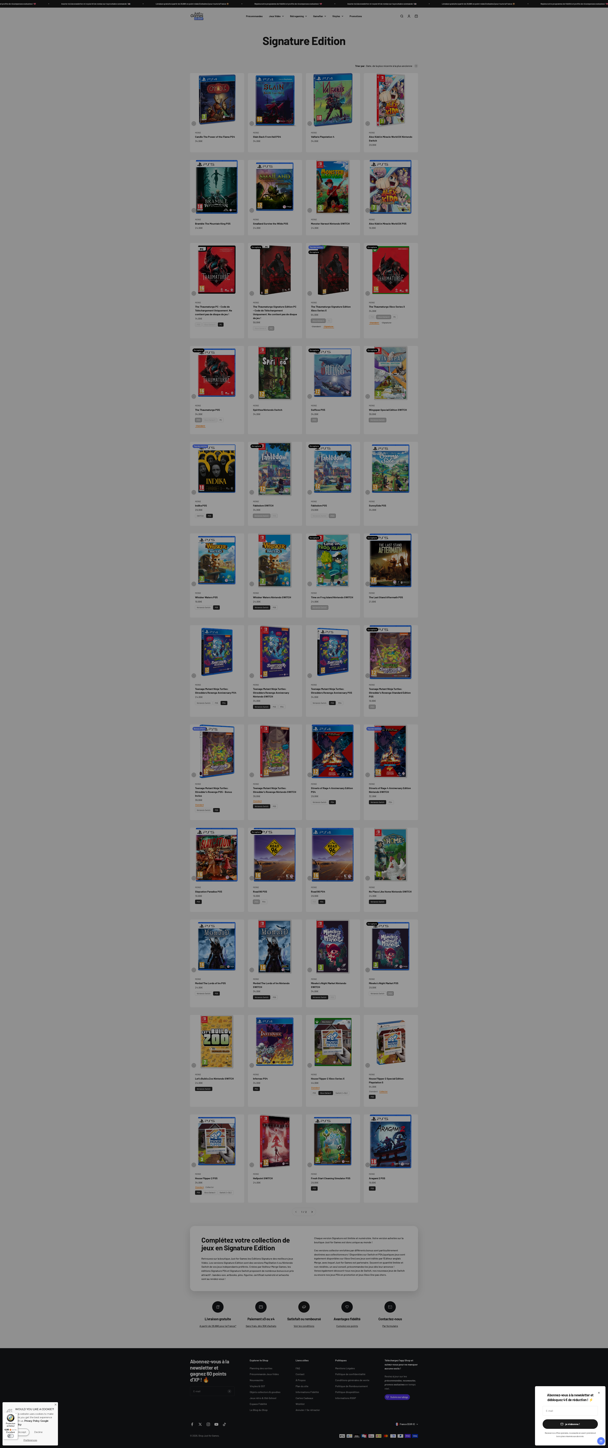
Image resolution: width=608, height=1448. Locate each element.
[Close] (55, 1404)
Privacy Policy (32, 1420)
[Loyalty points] (601, 1441)
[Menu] (16, 1414)
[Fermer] (598, 1392)
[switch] (10, 1436)
